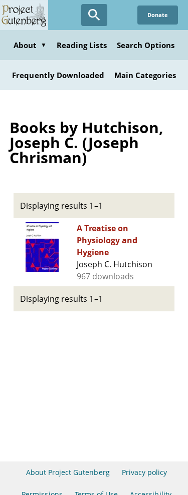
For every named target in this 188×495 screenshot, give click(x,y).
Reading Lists (82, 45)
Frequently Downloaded (58, 75)
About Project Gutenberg (68, 472)
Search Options (146, 45)
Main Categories (145, 75)
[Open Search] (94, 15)
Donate (157, 15)
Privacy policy (144, 472)
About (30, 45)
